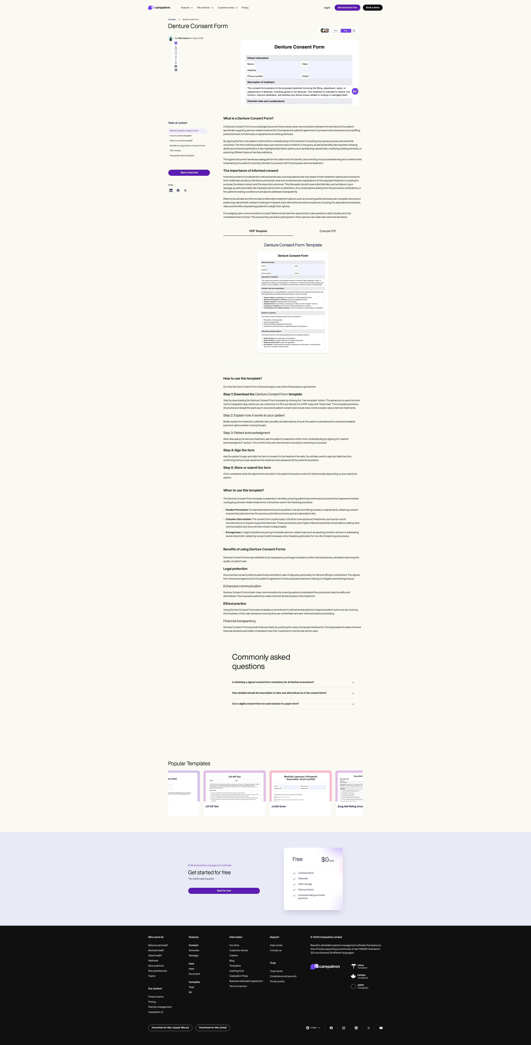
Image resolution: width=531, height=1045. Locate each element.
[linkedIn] (356, 1028)
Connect (193, 945)
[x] (368, 1028)
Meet (191, 969)
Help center (276, 945)
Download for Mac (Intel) (213, 1028)
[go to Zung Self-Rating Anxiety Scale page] (265, 786)
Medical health (156, 950)
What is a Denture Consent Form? (184, 131)
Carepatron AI (155, 1012)
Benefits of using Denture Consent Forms (187, 146)
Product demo (156, 997)
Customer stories (226, 8)
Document (194, 974)
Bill (190, 992)
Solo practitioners (157, 971)
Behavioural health (158, 945)
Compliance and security (283, 976)
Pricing (245, 8)
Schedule (194, 950)
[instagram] (343, 1028)
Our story (234, 945)
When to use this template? (181, 141)
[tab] (258, 231)
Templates (235, 966)
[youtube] (381, 1028)
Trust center (276, 971)
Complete (194, 982)
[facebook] (331, 1028)
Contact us (276, 950)
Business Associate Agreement (246, 981)
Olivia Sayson (183, 38)
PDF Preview (175, 151)
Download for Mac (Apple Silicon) (170, 1028)
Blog (231, 961)
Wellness (153, 961)
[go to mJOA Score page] (199, 786)
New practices (156, 966)
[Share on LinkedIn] (170, 190)
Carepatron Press (238, 976)
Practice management (160, 1007)
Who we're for (203, 8)
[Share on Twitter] (185, 190)
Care (191, 964)
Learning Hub (236, 971)
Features (185, 8)
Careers (233, 956)
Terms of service (238, 986)
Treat (191, 987)
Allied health (155, 956)
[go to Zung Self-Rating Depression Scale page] (331, 786)
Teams (151, 976)
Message (194, 956)
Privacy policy (277, 981)
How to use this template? (181, 136)
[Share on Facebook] (178, 190)
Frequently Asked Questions (182, 156)
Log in (327, 8)
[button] (313, 1028)
